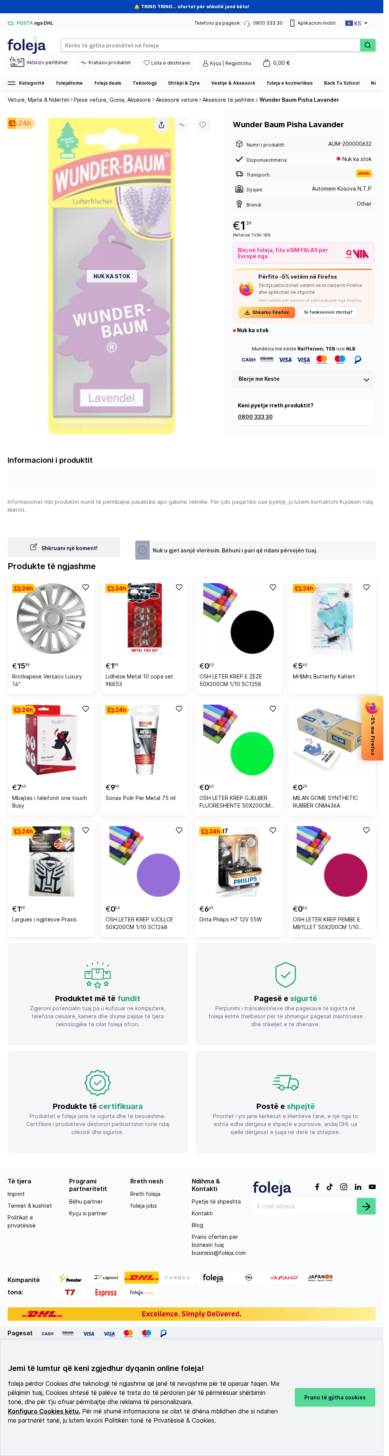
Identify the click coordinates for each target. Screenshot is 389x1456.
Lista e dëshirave (170, 63)
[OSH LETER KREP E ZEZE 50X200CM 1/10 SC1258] (238, 618)
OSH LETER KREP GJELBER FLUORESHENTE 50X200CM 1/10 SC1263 (234, 803)
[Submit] (366, 1206)
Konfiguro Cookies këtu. (44, 1411)
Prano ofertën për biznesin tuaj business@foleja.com (219, 1245)
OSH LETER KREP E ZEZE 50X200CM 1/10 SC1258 (230, 680)
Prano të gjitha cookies (335, 1397)
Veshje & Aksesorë (233, 83)
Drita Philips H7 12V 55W (230, 919)
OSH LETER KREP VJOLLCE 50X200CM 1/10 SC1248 (139, 923)
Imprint (16, 1194)
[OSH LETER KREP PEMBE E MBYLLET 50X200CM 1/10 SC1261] (332, 861)
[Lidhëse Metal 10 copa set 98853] (145, 618)
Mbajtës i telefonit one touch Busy (49, 802)
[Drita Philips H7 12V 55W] (238, 861)
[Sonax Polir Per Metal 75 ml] (145, 740)
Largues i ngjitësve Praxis (44, 919)
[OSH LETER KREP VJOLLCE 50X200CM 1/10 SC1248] (145, 861)
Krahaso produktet (110, 62)
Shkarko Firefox (270, 312)
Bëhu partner (86, 1201)
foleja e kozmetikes (290, 83)
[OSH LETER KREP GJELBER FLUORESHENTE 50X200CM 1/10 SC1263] (238, 740)
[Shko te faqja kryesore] (27, 45)
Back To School (341, 83)
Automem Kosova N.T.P (342, 188)
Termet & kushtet (30, 1205)
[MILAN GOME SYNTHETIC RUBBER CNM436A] (332, 740)
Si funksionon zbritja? (328, 312)
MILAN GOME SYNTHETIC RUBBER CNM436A (325, 802)
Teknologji (145, 83)
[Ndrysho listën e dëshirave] (85, 587)
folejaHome (69, 83)
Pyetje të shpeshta (216, 1201)
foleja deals (107, 83)
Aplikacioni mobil (316, 23)
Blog (197, 1225)
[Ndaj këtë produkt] (161, 125)
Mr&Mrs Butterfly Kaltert (324, 676)
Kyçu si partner (88, 1213)
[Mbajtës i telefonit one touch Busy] (51, 740)
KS (357, 23)
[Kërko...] (367, 45)
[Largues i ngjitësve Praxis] (51, 861)
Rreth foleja (145, 1194)
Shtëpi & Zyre (184, 83)
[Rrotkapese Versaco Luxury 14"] (51, 618)
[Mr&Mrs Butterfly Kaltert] (332, 618)
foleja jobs (143, 1205)
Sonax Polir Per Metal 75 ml (141, 798)
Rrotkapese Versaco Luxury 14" (47, 680)
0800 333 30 (255, 416)
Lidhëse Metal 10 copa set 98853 (139, 680)
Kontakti (202, 1213)
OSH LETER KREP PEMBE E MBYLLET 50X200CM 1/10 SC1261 (326, 924)
